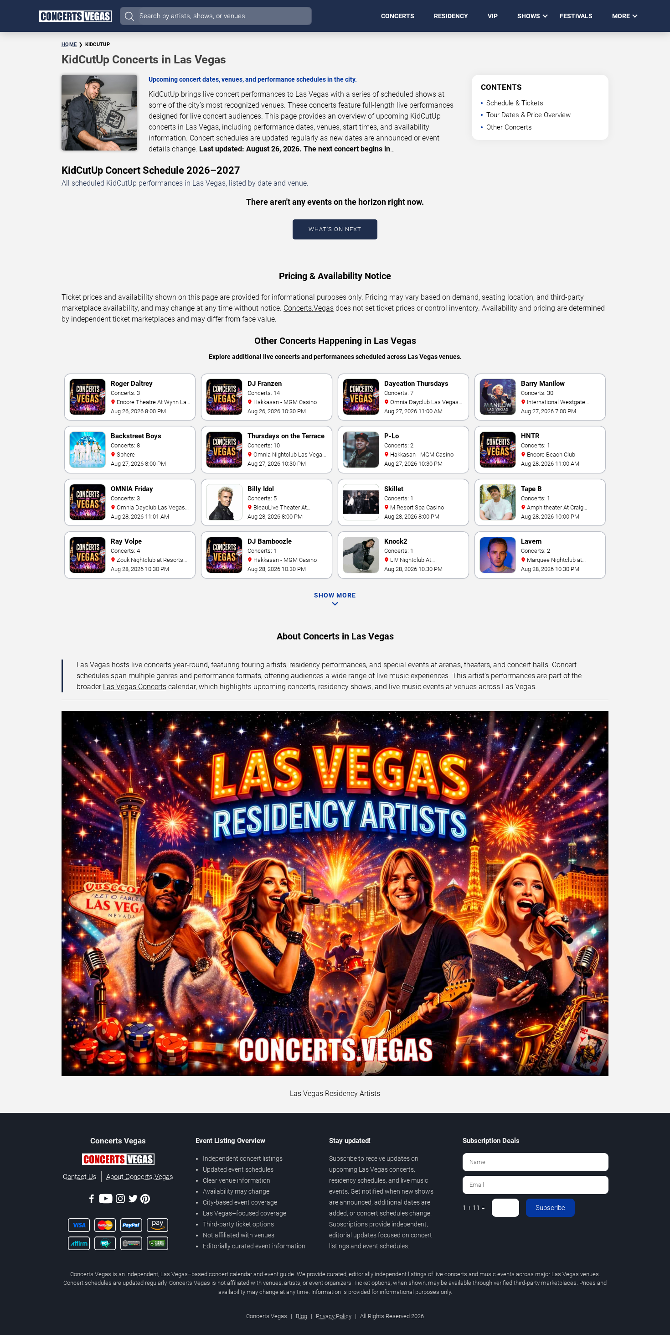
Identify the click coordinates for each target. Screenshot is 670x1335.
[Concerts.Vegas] (118, 1161)
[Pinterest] (145, 1200)
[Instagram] (120, 1200)
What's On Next (335, 229)
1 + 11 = (474, 1207)
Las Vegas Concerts (134, 686)
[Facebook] (92, 1200)
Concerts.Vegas (308, 308)
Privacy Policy (333, 1316)
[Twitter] (133, 1200)
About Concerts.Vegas (139, 1177)
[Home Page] (75, 16)
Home (69, 44)
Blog (301, 1316)
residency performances (327, 664)
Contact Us (80, 1177)
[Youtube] (105, 1200)
